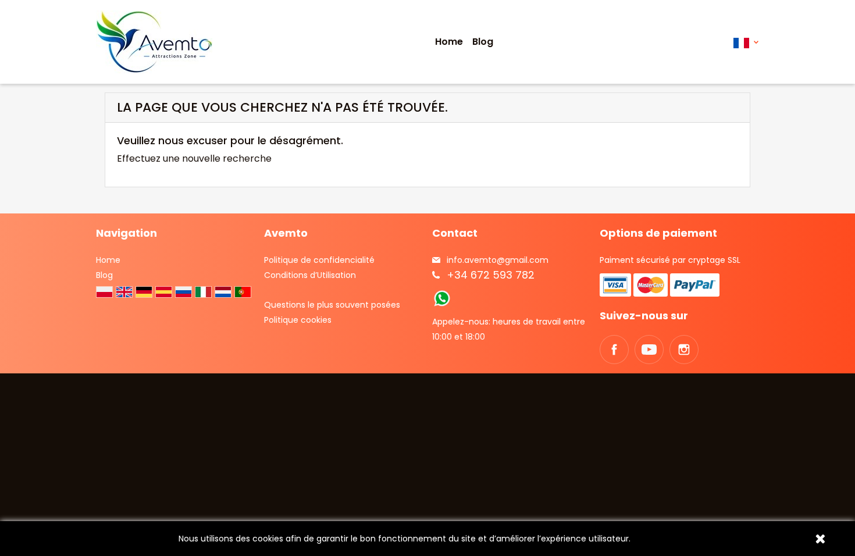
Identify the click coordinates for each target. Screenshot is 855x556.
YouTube (649, 349)
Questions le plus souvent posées (332, 305)
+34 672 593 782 (491, 275)
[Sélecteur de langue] (746, 42)
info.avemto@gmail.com (497, 260)
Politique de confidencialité (319, 260)
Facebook (614, 349)
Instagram (684, 349)
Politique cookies (298, 320)
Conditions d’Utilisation (310, 275)
